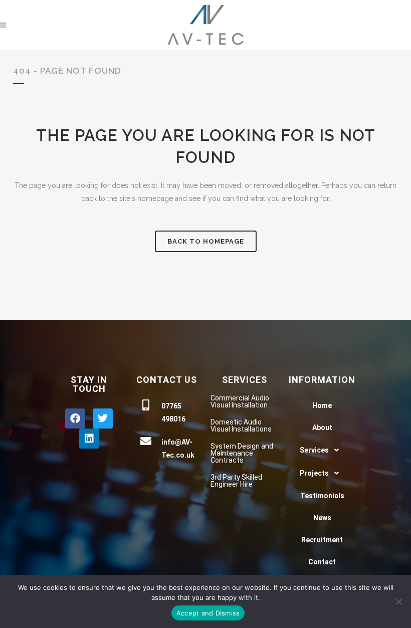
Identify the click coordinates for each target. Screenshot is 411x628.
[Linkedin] (89, 439)
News (322, 518)
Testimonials (322, 496)
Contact (322, 562)
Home (322, 405)
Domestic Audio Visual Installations (241, 425)
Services (314, 450)
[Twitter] (103, 418)
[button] (322, 450)
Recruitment (322, 540)
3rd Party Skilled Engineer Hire (236, 480)
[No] (398, 601)
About (322, 428)
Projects (314, 473)
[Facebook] (75, 418)
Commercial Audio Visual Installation (240, 401)
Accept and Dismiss (208, 613)
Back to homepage (205, 241)
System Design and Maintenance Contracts (242, 453)
